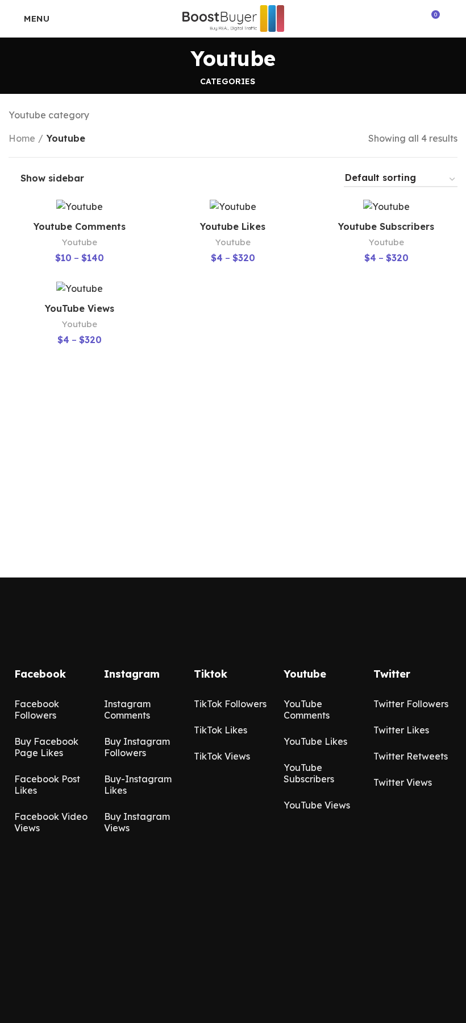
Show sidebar (52, 178)
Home (22, 138)
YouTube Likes (315, 741)
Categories (227, 81)
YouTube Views (79, 308)
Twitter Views (402, 782)
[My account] (453, 18)
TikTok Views (222, 756)
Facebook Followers (36, 709)
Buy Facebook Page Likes (46, 747)
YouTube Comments (307, 709)
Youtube (79, 242)
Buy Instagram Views (137, 822)
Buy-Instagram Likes (138, 784)
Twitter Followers (410, 704)
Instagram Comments (127, 709)
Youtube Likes (232, 226)
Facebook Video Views (51, 822)
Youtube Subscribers (386, 226)
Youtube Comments (80, 226)
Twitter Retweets (410, 756)
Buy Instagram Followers (137, 747)
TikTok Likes (220, 730)
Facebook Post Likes (47, 784)
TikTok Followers (230, 704)
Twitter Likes (401, 730)
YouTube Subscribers (309, 773)
